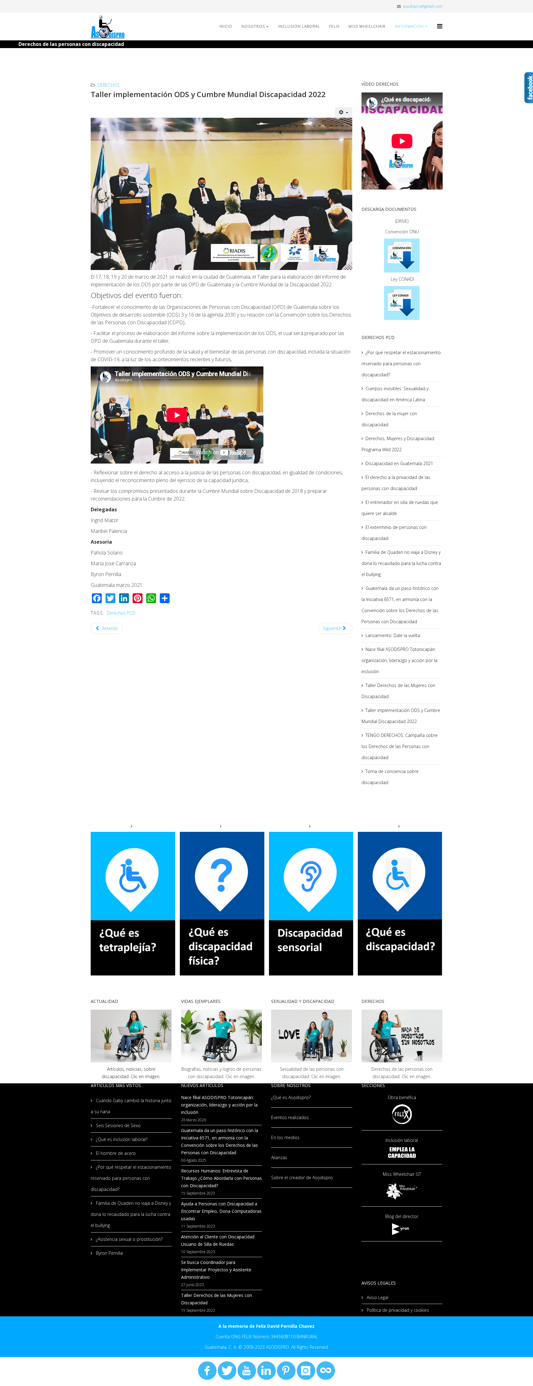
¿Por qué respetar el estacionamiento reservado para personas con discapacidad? (401, 364)
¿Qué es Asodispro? (291, 1097)
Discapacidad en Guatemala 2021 (399, 463)
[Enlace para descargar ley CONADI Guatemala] (402, 303)
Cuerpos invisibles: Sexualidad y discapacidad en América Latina (395, 394)
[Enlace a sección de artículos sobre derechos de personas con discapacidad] (402, 1036)
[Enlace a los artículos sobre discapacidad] (131, 1036)
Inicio (225, 26)
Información (409, 26)
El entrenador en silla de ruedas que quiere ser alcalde (400, 507)
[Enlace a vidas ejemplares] (221, 1036)
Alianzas (279, 1157)
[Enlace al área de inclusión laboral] (402, 1152)
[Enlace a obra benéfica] (402, 1114)
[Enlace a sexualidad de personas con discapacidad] (311, 1036)
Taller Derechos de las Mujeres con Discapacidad (398, 690)
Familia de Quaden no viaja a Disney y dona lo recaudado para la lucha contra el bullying (401, 563)
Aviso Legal (377, 1297)
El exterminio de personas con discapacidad (394, 532)
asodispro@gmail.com (422, 6)
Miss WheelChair (367, 26)
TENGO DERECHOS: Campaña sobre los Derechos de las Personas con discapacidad (400, 746)
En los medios (285, 1137)
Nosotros (253, 26)
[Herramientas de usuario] (343, 112)
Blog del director (401, 1216)
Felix (334, 26)
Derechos (108, 85)
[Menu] (439, 26)
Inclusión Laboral (299, 26)
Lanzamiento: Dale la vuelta (393, 635)
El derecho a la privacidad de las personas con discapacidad (396, 482)
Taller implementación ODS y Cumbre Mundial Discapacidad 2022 (401, 715)
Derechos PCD (121, 613)
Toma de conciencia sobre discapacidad (390, 776)
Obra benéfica (402, 1097)
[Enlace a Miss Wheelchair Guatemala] (402, 1190)
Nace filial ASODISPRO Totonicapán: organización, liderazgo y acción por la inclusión (399, 660)
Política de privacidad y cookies (397, 1310)
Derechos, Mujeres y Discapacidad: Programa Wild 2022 (398, 443)
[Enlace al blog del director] (402, 1229)
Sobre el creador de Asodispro (302, 1177)
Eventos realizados (290, 1117)
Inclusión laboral (402, 1140)
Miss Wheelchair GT (402, 1174)
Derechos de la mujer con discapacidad (389, 419)
